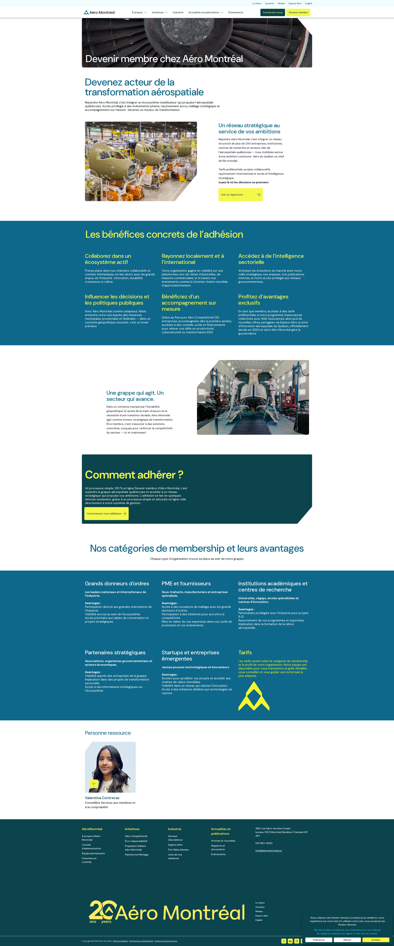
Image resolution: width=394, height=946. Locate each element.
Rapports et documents (218, 847)
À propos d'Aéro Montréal (91, 838)
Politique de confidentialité (141, 941)
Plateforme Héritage (136, 854)
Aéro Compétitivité (136, 836)
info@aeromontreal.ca (268, 850)
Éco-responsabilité (136, 841)
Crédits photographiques (165, 941)
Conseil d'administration (91, 846)
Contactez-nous (273, 12)
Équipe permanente (93, 853)
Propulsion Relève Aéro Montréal (135, 847)
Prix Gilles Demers (178, 849)
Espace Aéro (175, 844)
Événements (218, 854)
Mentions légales (120, 941)
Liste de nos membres (175, 856)
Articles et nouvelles (223, 840)
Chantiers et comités (89, 860)
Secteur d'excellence (175, 838)
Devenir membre (298, 12)
